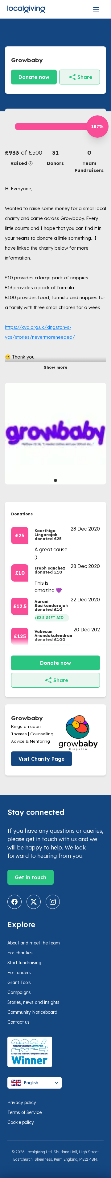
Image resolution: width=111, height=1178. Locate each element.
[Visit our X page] (34, 902)
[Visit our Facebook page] (14, 902)
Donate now (33, 77)
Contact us (18, 1022)
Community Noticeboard (32, 1012)
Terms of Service (24, 1112)
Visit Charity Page (41, 759)
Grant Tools (19, 982)
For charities (20, 953)
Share (84, 77)
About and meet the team (33, 943)
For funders (19, 972)
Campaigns (19, 992)
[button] (22, 157)
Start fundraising (24, 962)
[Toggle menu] (96, 9)
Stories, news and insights (33, 1002)
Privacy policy (21, 1102)
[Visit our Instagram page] (53, 902)
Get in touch (30, 877)
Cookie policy (20, 1122)
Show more (56, 367)
